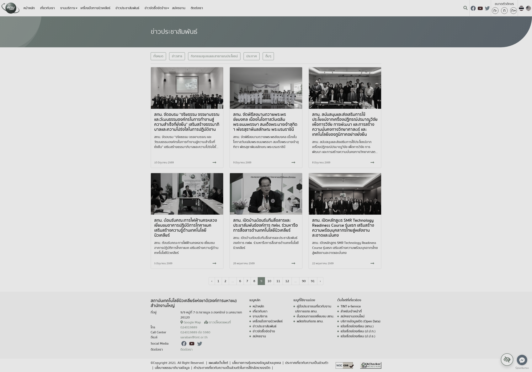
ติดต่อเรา (197, 8)
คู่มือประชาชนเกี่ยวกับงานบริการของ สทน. (313, 309)
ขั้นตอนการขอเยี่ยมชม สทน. (315, 316)
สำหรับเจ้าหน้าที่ (351, 311)
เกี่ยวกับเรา (47, 8)
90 (304, 281)
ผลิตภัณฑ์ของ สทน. (310, 321)
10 (269, 281)
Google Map (192, 322)
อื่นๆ (268, 56)
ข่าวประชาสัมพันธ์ (127, 8)
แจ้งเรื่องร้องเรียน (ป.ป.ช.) (358, 336)
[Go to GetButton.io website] (522, 368)
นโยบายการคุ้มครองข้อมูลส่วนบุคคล (256, 363)
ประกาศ (251, 56)
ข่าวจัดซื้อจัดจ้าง (264, 331)
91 (313, 281)
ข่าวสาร (177, 56)
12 (287, 281)
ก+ (513, 10)
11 (278, 281)
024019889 (188, 327)
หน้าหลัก (29, 8)
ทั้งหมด (158, 56)
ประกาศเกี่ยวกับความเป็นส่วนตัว (306, 363)
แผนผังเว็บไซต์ (218, 363)
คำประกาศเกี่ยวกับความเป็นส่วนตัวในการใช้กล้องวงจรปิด (232, 368)
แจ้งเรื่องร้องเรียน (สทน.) (357, 326)
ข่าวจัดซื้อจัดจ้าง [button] (156, 8)
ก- (495, 10)
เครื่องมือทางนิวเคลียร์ (95, 8)
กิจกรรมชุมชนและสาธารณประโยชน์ (214, 56)
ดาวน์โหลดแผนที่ (220, 322)
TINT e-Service (351, 306)
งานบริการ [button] (67, 8)
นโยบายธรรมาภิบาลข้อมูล (172, 368)
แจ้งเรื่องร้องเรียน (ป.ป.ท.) (358, 331)
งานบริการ (260, 316)
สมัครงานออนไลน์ (353, 316)
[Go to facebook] (522, 360)
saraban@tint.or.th (194, 337)
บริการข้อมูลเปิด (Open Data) (361, 321)
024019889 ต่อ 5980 (195, 332)
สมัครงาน (178, 8)
